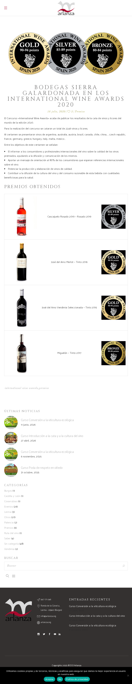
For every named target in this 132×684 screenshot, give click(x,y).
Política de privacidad (77, 679)
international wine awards (21, 388)
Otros (7, 517)
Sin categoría (11, 544)
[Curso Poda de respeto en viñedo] (11, 470)
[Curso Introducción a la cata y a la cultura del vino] (11, 438)
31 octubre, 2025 (30, 472)
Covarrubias (10, 501)
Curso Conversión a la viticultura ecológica (47, 420)
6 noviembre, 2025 (31, 457)
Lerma (7, 512)
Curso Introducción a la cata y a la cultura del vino (52, 436)
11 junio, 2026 (28, 425)
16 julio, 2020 (56, 111)
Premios (80, 111)
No (59, 679)
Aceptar (49, 679)
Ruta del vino (11, 533)
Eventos (8, 507)
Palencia (9, 523)
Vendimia (9, 549)
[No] (128, 675)
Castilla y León (12, 496)
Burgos (8, 491)
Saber (7, 538)
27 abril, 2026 (28, 441)
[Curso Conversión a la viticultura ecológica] (11, 422)
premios (44, 388)
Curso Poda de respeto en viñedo (42, 467)
